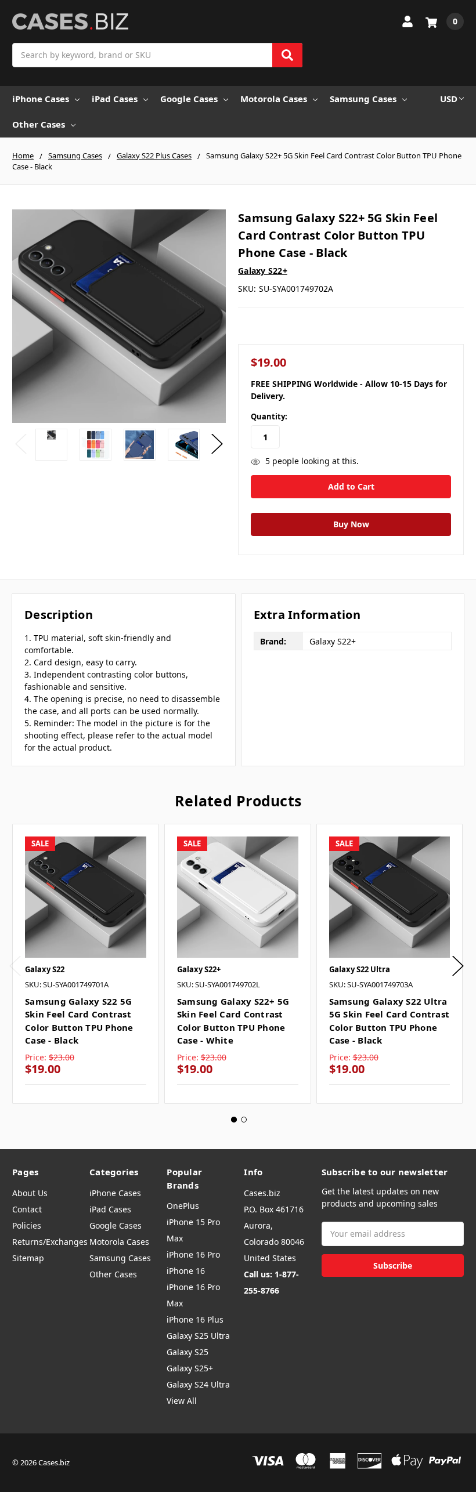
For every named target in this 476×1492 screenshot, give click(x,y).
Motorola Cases (273, 98)
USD (448, 98)
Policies (26, 1225)
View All (182, 1400)
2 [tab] (244, 1119)
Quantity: (269, 416)
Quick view (85, 897)
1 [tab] (234, 1119)
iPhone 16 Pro (193, 1254)
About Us (30, 1192)
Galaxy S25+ (190, 1368)
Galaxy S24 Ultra (198, 1384)
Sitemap (28, 1257)
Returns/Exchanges (50, 1241)
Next (217, 443)
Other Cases (38, 124)
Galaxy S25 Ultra (198, 1335)
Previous (21, 443)
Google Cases (189, 98)
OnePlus (183, 1205)
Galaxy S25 (187, 1351)
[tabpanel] (85, 963)
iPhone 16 (186, 1270)
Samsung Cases (363, 98)
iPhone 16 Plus (195, 1319)
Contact (27, 1209)
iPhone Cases (40, 98)
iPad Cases (115, 98)
